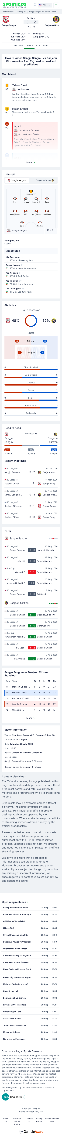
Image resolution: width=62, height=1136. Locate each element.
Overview (18, 45)
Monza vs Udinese (11, 1032)
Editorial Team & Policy (17, 1121)
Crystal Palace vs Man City (15, 935)
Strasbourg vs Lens (12, 1011)
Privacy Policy (38, 1120)
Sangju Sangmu (9, 440)
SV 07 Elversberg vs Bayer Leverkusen (19, 955)
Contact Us (29, 1120)
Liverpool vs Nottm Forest (15, 948)
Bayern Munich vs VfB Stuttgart (17, 914)
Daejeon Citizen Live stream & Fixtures (22, 767)
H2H (38, 45)
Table (45, 45)
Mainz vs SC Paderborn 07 (15, 984)
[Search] (34, 5)
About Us (5, 1120)
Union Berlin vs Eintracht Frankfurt (18, 969)
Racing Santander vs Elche (15, 907)
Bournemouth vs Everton (14, 998)
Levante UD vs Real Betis (14, 1005)
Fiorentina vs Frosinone (13, 1039)
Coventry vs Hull (10, 991)
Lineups (29, 45)
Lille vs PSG (8, 928)
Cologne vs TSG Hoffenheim (16, 962)
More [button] (29, 162)
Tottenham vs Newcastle (14, 1025)
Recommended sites (52, 1120)
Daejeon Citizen (53, 440)
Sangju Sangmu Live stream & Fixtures (23, 761)
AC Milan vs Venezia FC (14, 921)
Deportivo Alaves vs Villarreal (17, 942)
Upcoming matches (14, 902)
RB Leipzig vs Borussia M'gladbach (19, 977)
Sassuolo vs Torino (12, 1018)
